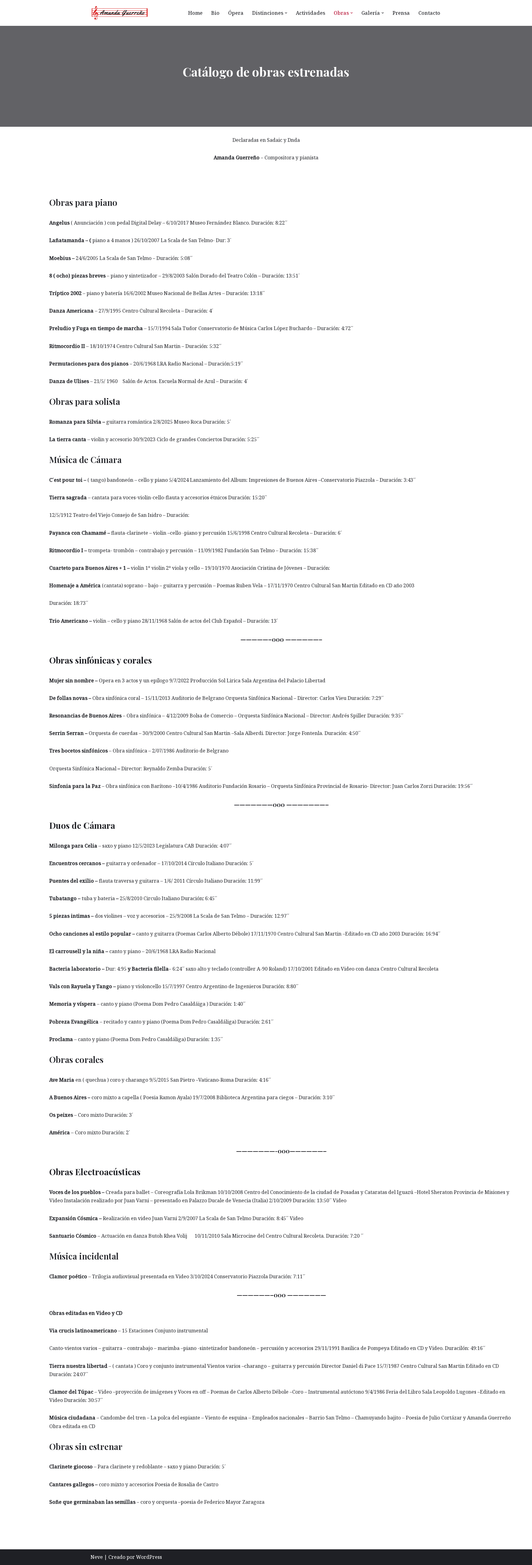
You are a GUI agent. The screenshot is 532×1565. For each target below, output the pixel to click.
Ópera (236, 13)
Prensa (401, 13)
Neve (97, 1557)
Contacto (429, 13)
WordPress (149, 1557)
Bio (215, 13)
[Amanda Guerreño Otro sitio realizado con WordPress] (120, 13)
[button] (286, 13)
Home (195, 13)
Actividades (310, 13)
